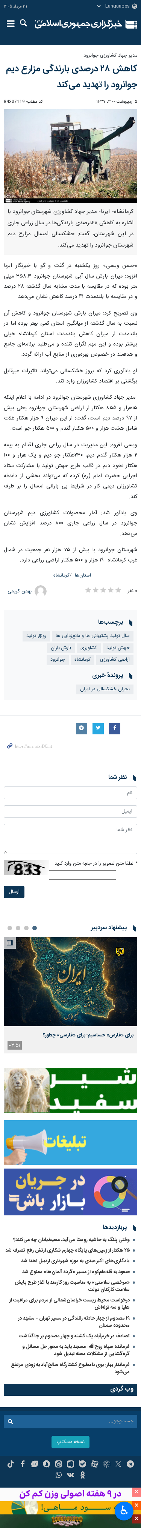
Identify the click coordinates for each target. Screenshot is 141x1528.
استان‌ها (83, 576)
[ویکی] (70, 1476)
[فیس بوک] (23, 1465)
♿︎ (124, 1510)
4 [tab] (10, 928)
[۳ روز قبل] (70, 981)
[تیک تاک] (11, 1465)
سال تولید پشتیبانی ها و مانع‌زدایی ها (93, 636)
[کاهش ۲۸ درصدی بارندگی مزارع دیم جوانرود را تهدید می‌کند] (70, 156)
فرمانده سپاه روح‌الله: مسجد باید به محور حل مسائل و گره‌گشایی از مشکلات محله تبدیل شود (76, 1350)
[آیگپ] (70, 1465)
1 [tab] (34, 928)
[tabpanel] (70, 995)
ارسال (14, 892)
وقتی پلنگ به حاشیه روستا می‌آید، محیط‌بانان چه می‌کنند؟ (71, 1240)
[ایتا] (58, 1465)
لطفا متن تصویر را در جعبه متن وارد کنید (96, 863)
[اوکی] (82, 1476)
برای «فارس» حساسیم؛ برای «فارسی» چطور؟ (88, 1035)
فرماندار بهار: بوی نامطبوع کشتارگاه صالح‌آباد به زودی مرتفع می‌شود (70, 1368)
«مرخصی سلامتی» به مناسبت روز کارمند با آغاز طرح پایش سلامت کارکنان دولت (72, 1286)
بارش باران (61, 648)
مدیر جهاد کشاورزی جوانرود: (110, 56)
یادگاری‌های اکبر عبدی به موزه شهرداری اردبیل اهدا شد (75, 1261)
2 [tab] (26, 928)
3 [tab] (18, 928)
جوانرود (57, 660)
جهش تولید (118, 648)
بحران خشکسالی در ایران (105, 689)
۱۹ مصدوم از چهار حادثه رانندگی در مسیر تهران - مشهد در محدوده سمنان (74, 1322)
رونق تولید (36, 636)
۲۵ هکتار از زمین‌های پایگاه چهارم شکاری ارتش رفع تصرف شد (67, 1250)
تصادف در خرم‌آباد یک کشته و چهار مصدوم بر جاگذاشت (74, 1336)
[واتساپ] (58, 1476)
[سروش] (46, 1465)
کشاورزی (88, 648)
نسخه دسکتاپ (70, 1442)
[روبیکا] (107, 1465)
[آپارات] (94, 1465)
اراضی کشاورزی (115, 660)
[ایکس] (118, 1465)
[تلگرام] (130, 1465)
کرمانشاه (61, 576)
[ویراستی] (35, 1465)
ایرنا (79, 24)
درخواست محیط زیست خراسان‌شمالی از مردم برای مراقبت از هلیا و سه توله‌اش (69, 1304)
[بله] (82, 1465)
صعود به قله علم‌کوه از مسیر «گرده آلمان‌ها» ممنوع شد (76, 1272)
